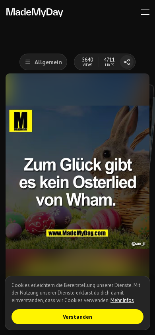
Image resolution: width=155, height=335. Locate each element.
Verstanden (77, 316)
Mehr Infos (122, 300)
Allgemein (48, 62)
